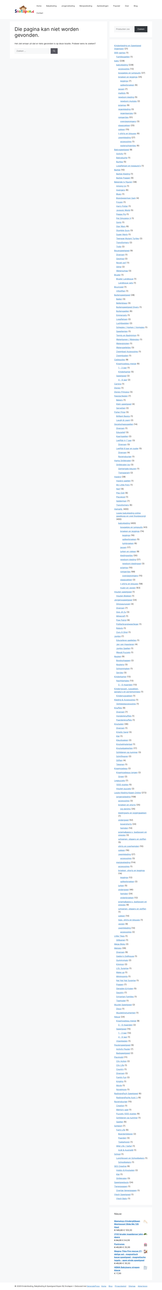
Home (39, 6)
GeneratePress (93, 1286)
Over (127, 6)
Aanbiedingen (103, 6)
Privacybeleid (120, 1286)
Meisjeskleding (85, 6)
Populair (116, 6)
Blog (136, 6)
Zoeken (140, 29)
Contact (40, 13)
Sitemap (132, 1286)
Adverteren (142, 1286)
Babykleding (51, 6)
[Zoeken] (54, 51)
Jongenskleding (68, 6)
